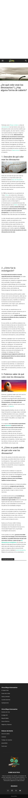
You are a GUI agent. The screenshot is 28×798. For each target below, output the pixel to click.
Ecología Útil (4, 715)
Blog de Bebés (5, 718)
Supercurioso (15, 150)
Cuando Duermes (5, 699)
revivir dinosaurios (21, 550)
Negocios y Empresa (6, 724)
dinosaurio (8, 425)
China (6, 195)
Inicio (2, 82)
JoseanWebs (4, 743)
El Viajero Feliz (5, 690)
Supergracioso (5, 702)
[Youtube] (20, 790)
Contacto (3, 737)
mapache (11, 406)
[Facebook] (7, 790)
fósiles (16, 205)
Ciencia (5, 82)
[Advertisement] (14, 15)
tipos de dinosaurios (17, 179)
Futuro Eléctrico (5, 721)
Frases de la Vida (5, 693)
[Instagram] (12, 790)
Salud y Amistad (5, 696)
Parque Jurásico (14, 125)
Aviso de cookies (5, 733)
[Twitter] (16, 790)
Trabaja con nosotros (6, 740)
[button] (2, 61)
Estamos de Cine (5, 712)
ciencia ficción (5, 127)
